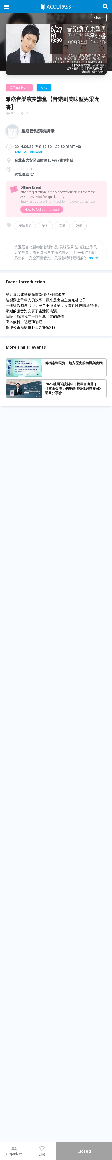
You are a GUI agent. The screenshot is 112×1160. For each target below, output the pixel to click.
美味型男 (25, 225)
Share (99, 17)
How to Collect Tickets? (41, 209)
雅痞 (79, 225)
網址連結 (22, 173)
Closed (84, 1151)
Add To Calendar (28, 151)
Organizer (14, 1153)
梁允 (45, 225)
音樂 (62, 225)
